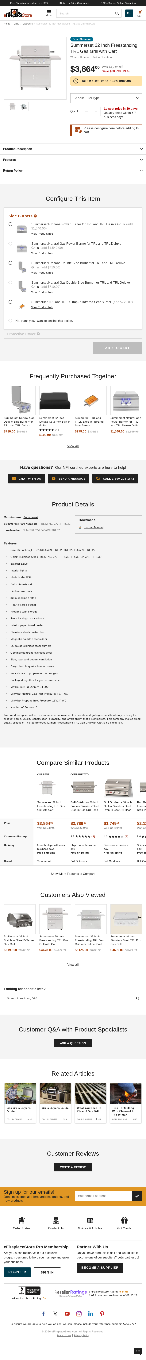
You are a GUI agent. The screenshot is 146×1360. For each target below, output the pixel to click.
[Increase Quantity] (96, 111)
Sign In (47, 1272)
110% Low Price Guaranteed (74, 3)
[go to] (20, 400)
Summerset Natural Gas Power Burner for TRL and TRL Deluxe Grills (125, 421)
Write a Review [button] (79, 57)
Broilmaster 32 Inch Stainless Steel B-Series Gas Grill (19, 940)
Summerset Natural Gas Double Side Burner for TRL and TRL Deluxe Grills (19, 421)
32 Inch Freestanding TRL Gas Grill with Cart (51, 806)
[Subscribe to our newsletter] (137, 1196)
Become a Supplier (100, 1267)
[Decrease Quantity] (86, 111)
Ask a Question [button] (102, 57)
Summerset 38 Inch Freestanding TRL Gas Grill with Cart (53, 940)
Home (7, 23)
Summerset (31, 517)
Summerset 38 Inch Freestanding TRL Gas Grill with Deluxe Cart (89, 940)
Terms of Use (64, 1335)
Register (17, 1272)
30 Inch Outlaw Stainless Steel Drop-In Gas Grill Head (118, 806)
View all (73, 446)
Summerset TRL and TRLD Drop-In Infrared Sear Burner (89, 421)
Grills (16, 23)
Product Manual (93, 527)
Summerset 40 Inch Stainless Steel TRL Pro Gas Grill (125, 940)
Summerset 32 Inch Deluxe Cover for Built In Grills (55, 421)
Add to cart (117, 348)
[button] (68, 478)
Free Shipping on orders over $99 (29, 3)
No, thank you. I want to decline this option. (44, 320)
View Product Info (42, 233)
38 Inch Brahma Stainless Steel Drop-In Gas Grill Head (84, 806)
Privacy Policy (81, 1335)
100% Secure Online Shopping (118, 3)
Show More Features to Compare (73, 873)
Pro (129, 13)
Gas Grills (28, 23)
